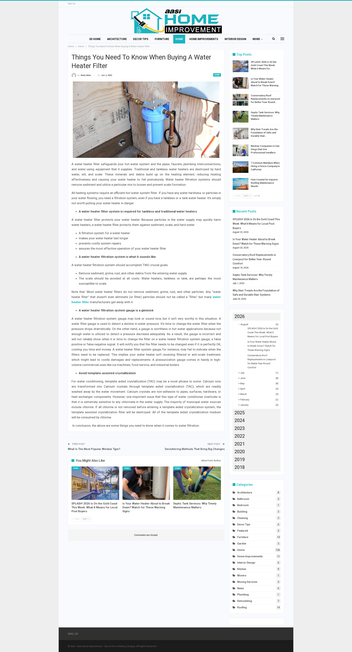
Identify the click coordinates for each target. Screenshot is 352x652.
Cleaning (242, 518)
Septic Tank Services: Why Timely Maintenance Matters (265, 115)
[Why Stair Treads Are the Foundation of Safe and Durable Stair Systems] (240, 133)
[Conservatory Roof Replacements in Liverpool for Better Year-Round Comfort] (240, 100)
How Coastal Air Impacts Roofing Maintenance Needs (264, 183)
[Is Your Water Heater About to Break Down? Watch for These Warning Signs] (146, 483)
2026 (239, 316)
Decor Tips (140, 39)
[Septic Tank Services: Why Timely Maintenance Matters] (197, 483)
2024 (239, 420)
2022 (239, 436)
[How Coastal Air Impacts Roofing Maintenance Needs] (240, 184)
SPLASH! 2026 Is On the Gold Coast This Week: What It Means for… (263, 65)
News (240, 588)
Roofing (242, 607)
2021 (239, 444)
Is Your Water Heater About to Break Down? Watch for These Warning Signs (261, 345)
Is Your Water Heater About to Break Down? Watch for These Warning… (265, 82)
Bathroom (243, 498)
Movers (241, 575)
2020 (239, 451)
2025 (239, 412)
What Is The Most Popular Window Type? (94, 449)
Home (97, 39)
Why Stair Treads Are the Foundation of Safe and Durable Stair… (264, 132)
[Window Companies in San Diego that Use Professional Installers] (240, 150)
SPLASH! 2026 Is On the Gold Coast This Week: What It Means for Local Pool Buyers (256, 224)
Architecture (117, 39)
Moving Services (247, 581)
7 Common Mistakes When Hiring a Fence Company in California (265, 166)
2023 (239, 428)
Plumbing (243, 594)
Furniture (162, 39)
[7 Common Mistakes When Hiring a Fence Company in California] (240, 167)
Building (242, 511)
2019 (239, 459)
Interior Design (235, 39)
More (256, 39)
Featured (242, 530)
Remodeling (244, 601)
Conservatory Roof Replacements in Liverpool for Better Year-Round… (265, 98)
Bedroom (243, 505)
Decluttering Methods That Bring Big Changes (195, 449)
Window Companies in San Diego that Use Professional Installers (265, 149)
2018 (239, 467)
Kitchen (241, 569)
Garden (241, 543)
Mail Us (71, 3)
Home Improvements (203, 39)
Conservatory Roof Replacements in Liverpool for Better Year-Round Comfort (254, 259)
